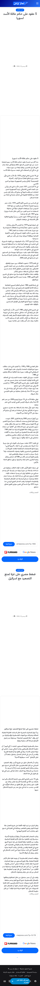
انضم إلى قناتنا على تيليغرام (23, 981)
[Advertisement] (20, 43)
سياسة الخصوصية (32, 972)
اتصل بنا (20, 976)
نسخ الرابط (9, 544)
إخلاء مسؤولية (13, 976)
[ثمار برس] (20, 3)
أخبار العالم (20, 10)
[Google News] (29, 552)
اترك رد (20, 559)
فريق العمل (27, 976)
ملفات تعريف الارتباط (9, 972)
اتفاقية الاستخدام (20, 972)
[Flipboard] (11, 552)
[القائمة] (37, 4)
